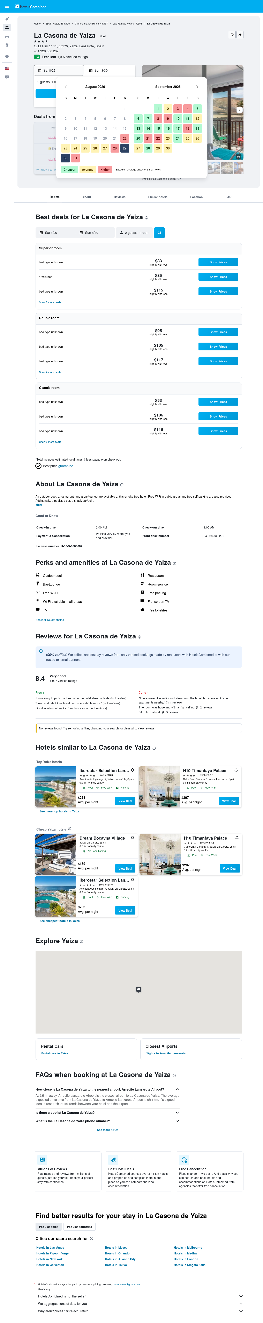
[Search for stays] (7, 27)
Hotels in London (186, 1259)
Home (37, 23)
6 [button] (105, 118)
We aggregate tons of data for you (62, 1303)
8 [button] (125, 118)
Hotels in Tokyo (116, 1265)
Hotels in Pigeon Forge (52, 1253)
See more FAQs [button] (107, 1130)
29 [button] (125, 148)
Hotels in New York (49, 1259)
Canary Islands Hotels (87, 23)
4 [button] (85, 118)
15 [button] (125, 128)
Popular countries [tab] (79, 1227)
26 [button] (95, 148)
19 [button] (95, 138)
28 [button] (115, 148)
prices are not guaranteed (127, 1284)
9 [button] (66, 128)
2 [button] (66, 118)
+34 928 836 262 (46, 51)
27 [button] (105, 148)
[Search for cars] (7, 36)
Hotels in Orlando (117, 1253)
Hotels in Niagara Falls (189, 1265)
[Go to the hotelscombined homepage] (31, 6)
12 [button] (95, 128)
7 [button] (115, 118)
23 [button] (65, 148)
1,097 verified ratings (72, 56)
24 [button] (75, 148)
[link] (59, 811)
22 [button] (125, 138)
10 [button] (75, 128)
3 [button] (75, 118)
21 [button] (115, 138)
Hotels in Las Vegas (50, 1247)
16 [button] (65, 138)
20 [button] (105, 138)
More (39, 505)
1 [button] (125, 108)
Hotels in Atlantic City (120, 1259)
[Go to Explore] (7, 45)
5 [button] (95, 118)
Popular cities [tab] (48, 1227)
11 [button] (85, 128)
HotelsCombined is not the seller (61, 1296)
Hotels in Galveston (50, 1265)
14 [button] (115, 128)
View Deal (125, 801)
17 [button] (75, 138)
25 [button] (85, 148)
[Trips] (7, 56)
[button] (7, 6)
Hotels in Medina (185, 1253)
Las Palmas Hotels (123, 23)
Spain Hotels (53, 23)
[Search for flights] (7, 19)
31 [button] (75, 158)
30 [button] (65, 158)
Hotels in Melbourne (188, 1247)
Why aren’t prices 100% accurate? (63, 1311)
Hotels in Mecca (116, 1247)
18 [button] (85, 138)
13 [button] (105, 128)
